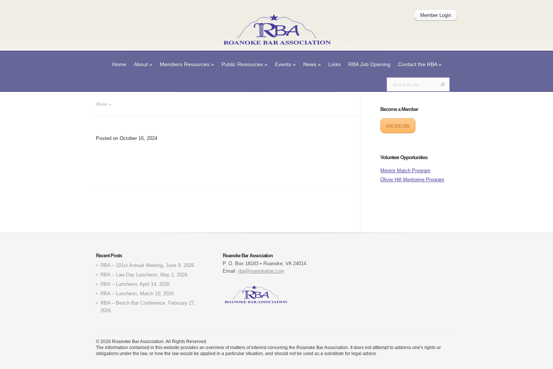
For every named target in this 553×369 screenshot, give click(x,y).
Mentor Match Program (405, 170)
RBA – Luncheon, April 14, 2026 (135, 284)
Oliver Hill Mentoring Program (412, 179)
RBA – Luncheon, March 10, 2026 (137, 293)
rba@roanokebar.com (261, 271)
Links (334, 64)
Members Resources (187, 64)
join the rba (398, 125)
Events (285, 64)
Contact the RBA (420, 64)
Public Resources (244, 64)
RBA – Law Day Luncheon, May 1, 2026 (143, 275)
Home (119, 64)
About (143, 64)
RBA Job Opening (369, 64)
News (312, 64)
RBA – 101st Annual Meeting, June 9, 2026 (147, 265)
